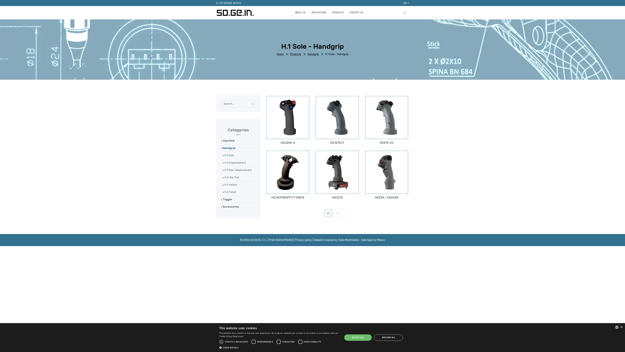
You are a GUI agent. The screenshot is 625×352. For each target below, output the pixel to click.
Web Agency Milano (373, 240)
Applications (318, 12)
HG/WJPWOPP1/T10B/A (287, 197)
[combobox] (616, 327)
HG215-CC (387, 143)
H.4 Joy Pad (231, 177)
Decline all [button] (388, 337)
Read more (238, 336)
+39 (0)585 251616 (230, 3)
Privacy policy (303, 240)
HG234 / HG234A (387, 197)
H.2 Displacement (235, 162)
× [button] (621, 327)
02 (337, 213)
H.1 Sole (229, 155)
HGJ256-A (288, 143)
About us (300, 12)
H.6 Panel (230, 192)
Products (338, 12)
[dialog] (312, 337)
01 (328, 213)
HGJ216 (337, 197)
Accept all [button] (358, 337)
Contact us (356, 12)
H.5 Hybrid (230, 184)
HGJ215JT (337, 143)
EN (405, 3)
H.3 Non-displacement (238, 170)
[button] (279, 348)
